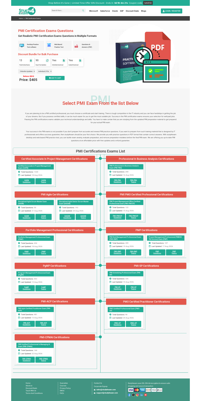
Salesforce (105, 11)
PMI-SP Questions (117, 288)
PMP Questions (157, 252)
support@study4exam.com (107, 393)
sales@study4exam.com (106, 390)
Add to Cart (56, 78)
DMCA (62, 391)
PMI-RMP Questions (117, 252)
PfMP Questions (26, 252)
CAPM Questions (26, 181)
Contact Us (98, 383)
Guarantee (64, 383)
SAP (122, 11)
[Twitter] (133, 394)
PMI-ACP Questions (26, 324)
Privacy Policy (65, 388)
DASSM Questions (67, 217)
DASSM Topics (83, 217)
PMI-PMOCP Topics (133, 217)
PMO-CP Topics (133, 324)
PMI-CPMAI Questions (26, 360)
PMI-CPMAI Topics (43, 360)
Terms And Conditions (34, 393)
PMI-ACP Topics (43, 324)
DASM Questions (26, 217)
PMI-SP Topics (133, 288)
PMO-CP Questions (117, 324)
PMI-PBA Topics (133, 181)
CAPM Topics (43, 181)
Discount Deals (132, 11)
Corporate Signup (100, 386)
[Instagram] (137, 394)
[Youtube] (145, 394)
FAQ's (62, 393)
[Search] (83, 10)
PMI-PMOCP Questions (117, 217)
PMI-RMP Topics (133, 252)
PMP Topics (174, 252)
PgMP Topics (43, 288)
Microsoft (93, 11)
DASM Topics (43, 217)
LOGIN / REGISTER (172, 11)
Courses (63, 386)
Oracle (115, 11)
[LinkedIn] (141, 394)
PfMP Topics (43, 252)
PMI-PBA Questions (117, 181)
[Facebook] (129, 394)
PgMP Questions (26, 288)
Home (21, 18)
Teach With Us (31, 391)
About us (29, 386)
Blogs (143, 11)
